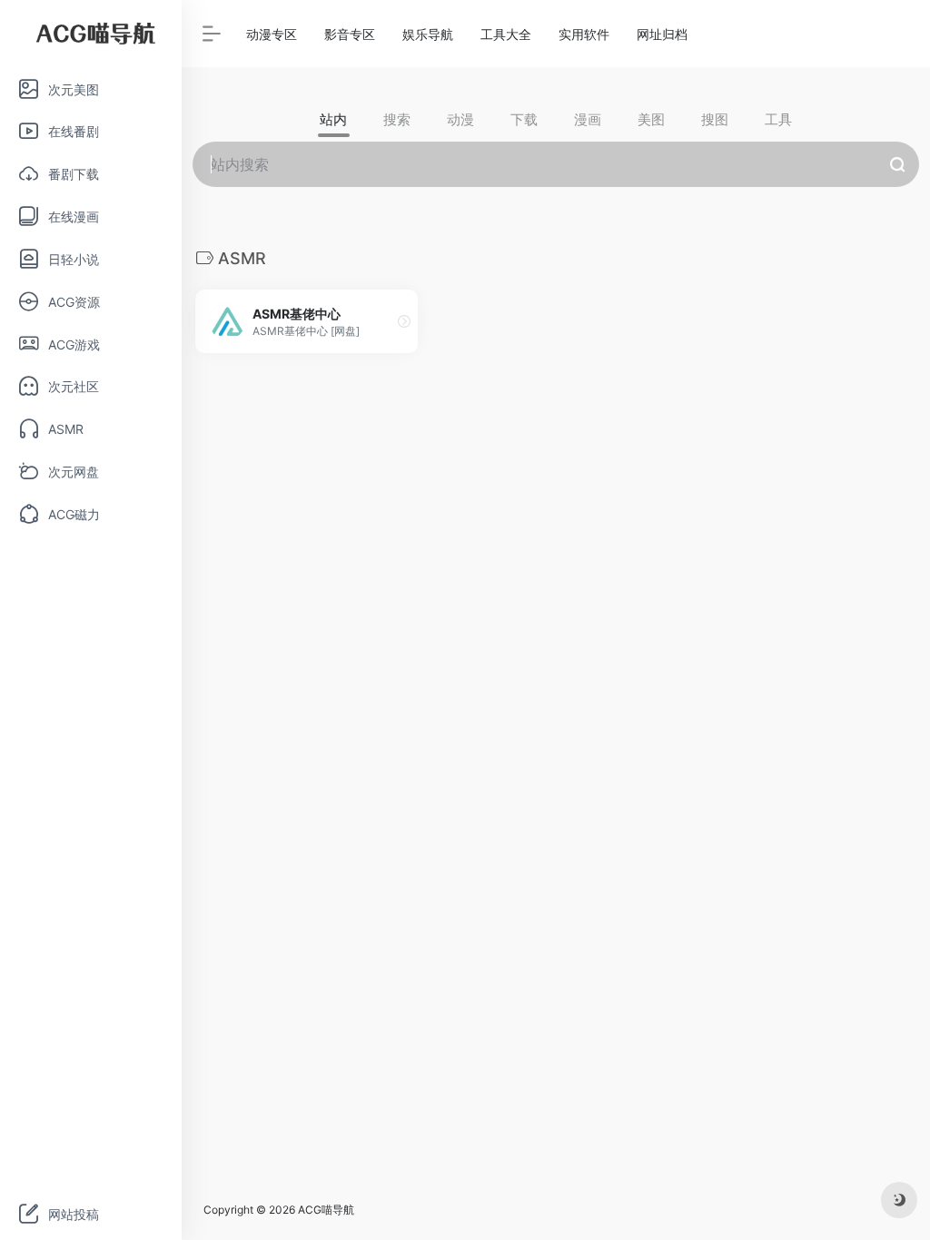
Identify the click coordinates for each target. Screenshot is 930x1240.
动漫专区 (271, 34)
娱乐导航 (427, 34)
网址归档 (662, 34)
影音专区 (349, 34)
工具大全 (505, 34)
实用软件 (584, 34)
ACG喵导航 (326, 1209)
